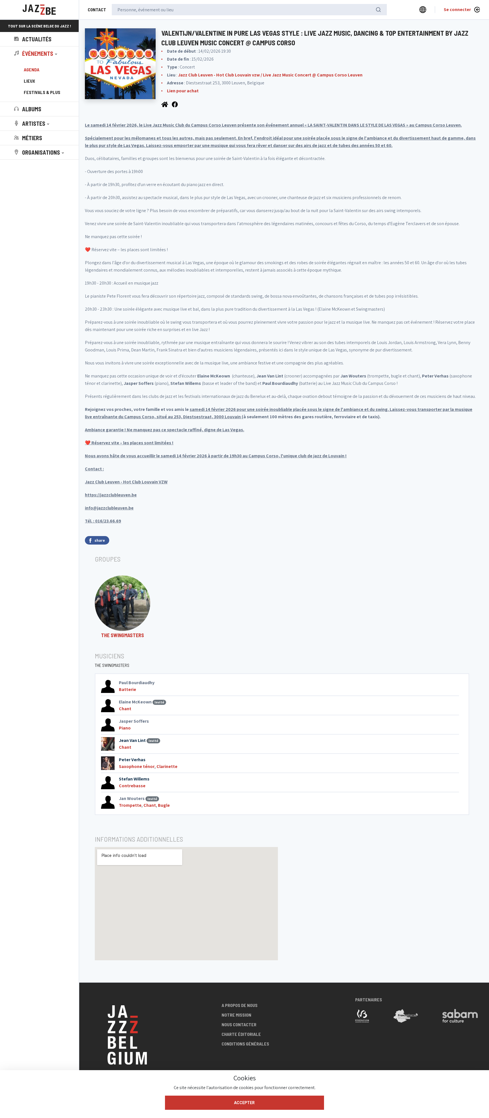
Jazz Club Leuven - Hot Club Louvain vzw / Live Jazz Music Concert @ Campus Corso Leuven (270, 75)
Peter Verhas (132, 760)
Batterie (127, 689)
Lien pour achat (183, 91)
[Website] (165, 104)
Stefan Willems (134, 779)
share (100, 540)
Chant (125, 709)
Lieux (29, 81)
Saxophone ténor (137, 766)
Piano (125, 728)
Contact (97, 9)
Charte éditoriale (241, 1034)
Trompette (130, 805)
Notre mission (236, 1014)
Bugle (164, 805)
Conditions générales (245, 1043)
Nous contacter (239, 1024)
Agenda (31, 69)
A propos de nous (240, 1005)
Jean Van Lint (132, 740)
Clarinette (166, 766)
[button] (36, 53)
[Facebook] (175, 104)
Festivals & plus (42, 92)
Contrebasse (132, 786)
